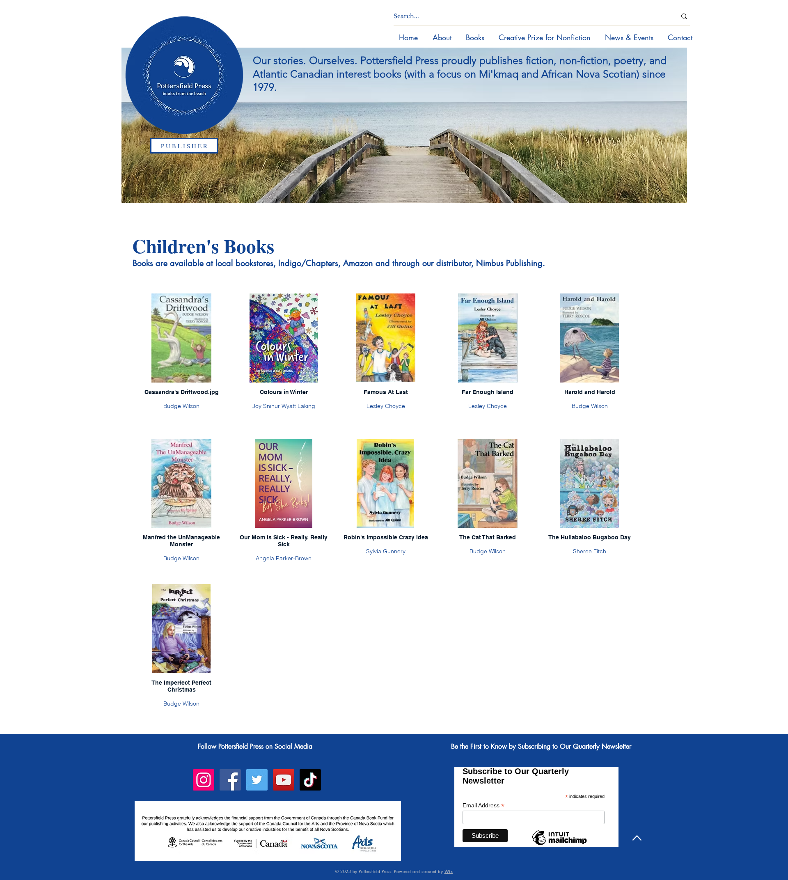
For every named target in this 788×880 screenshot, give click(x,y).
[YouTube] (283, 780)
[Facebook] (230, 780)
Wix (448, 871)
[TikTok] (310, 780)
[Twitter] (257, 780)
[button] (474, 37)
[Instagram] (203, 780)
